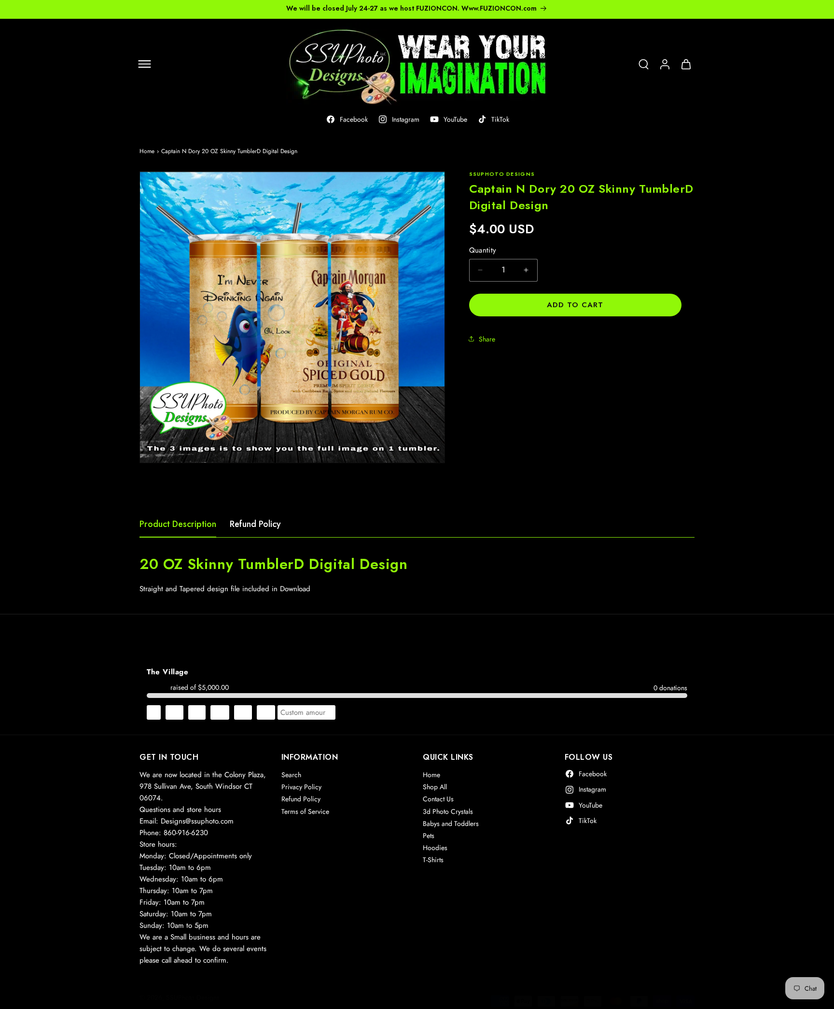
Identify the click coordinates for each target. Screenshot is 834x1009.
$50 (266, 712)
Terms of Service (305, 811)
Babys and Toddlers (451, 823)
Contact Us (438, 799)
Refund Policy (255, 524)
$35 (243, 712)
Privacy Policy (301, 787)
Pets (428, 835)
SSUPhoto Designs (193, 997)
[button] (144, 64)
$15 (197, 712)
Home (146, 151)
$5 (154, 712)
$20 (219, 712)
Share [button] (487, 338)
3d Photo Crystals (448, 811)
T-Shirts (433, 860)
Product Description (177, 524)
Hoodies (435, 848)
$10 (174, 712)
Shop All (435, 787)
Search (291, 775)
